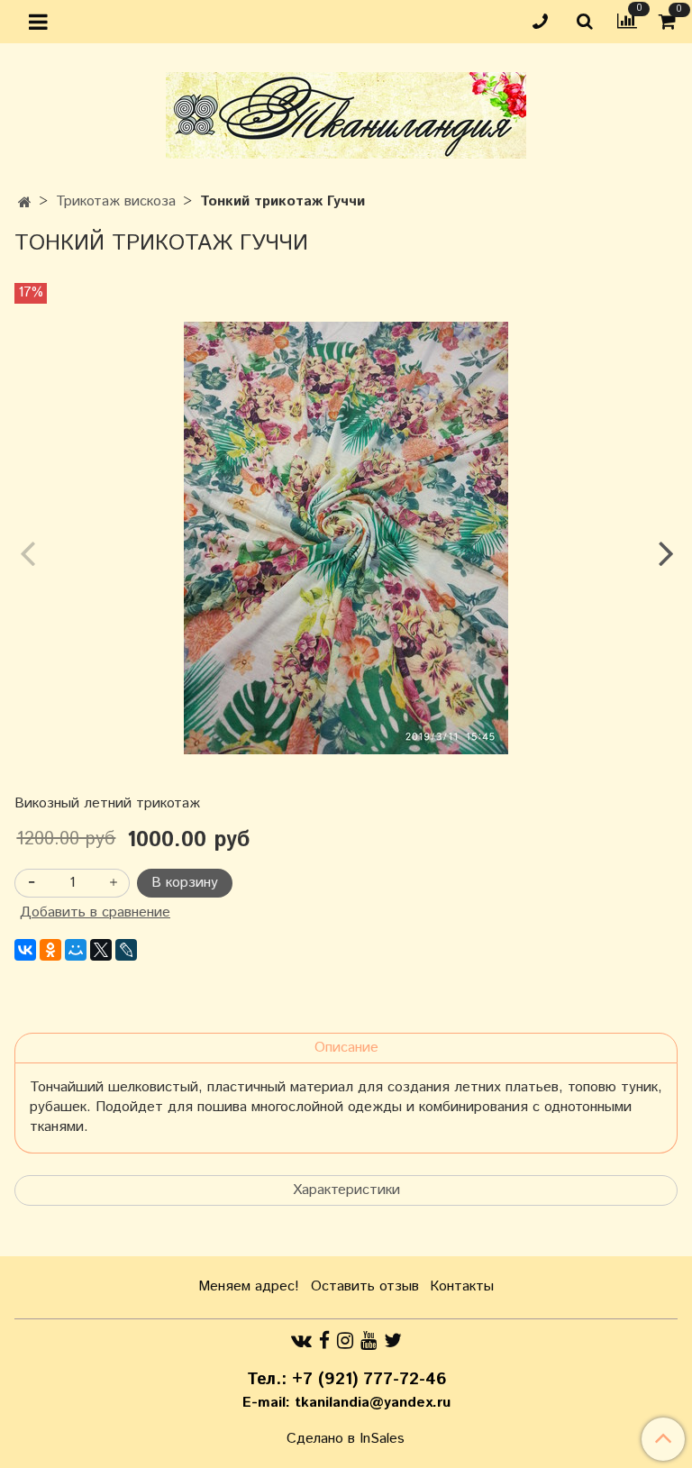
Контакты (462, 1286)
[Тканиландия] (346, 111)
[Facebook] (324, 1340)
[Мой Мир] (75, 950)
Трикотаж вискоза (116, 201)
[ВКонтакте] (25, 950)
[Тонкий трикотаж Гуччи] (346, 538)
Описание (346, 1047)
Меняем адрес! (248, 1286)
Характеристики (346, 1190)
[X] (101, 950)
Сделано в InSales (346, 1439)
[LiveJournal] (126, 950)
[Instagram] (345, 1340)
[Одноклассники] (50, 950)
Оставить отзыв (365, 1286)
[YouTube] (368, 1340)
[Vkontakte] (301, 1340)
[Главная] (25, 203)
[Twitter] (393, 1340)
